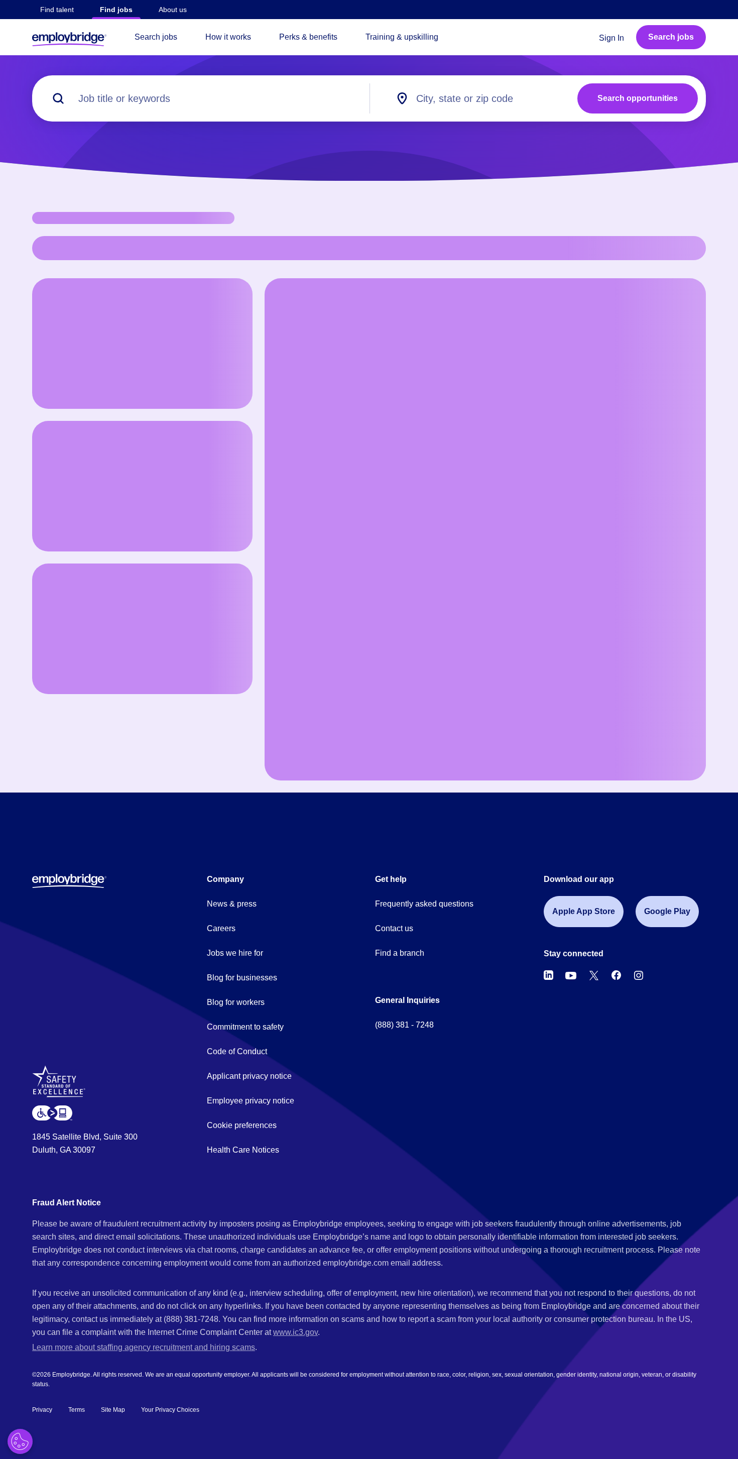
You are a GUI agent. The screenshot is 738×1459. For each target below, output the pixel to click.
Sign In (611, 38)
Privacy (42, 1409)
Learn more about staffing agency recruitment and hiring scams (143, 1347)
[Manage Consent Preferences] (20, 1441)
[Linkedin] (548, 975)
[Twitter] (593, 975)
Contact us (394, 928)
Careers (221, 928)
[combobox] (485, 98)
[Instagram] (639, 975)
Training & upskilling (401, 37)
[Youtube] (570, 975)
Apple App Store (583, 911)
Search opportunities (637, 98)
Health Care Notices (243, 1150)
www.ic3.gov (295, 1332)
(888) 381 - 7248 (404, 1025)
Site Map (113, 1409)
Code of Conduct (237, 1051)
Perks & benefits (308, 37)
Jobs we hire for (235, 953)
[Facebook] (616, 975)
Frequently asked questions (424, 904)
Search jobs (156, 37)
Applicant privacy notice (249, 1076)
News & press (232, 904)
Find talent (57, 10)
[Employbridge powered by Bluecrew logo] (69, 880)
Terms (76, 1409)
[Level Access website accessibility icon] (52, 1112)
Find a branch (399, 953)
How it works (228, 37)
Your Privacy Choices (170, 1409)
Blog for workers (236, 1002)
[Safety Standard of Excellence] (62, 1085)
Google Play (667, 911)
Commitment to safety (245, 1027)
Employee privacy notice (250, 1100)
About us (173, 10)
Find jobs (116, 10)
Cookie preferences (242, 1125)
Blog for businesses (242, 977)
